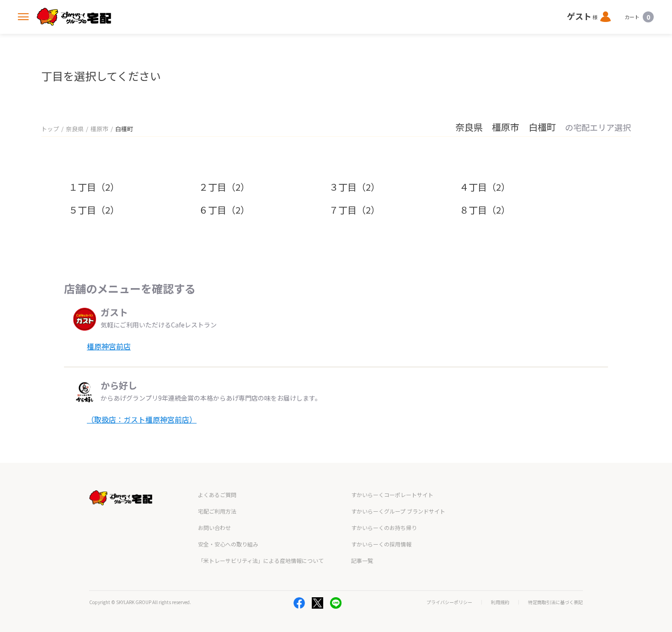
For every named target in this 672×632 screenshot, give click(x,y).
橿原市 (99, 129)
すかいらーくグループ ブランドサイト (398, 511)
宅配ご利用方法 (217, 511)
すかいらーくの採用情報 (381, 544)
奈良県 (75, 129)
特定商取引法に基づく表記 (555, 602)
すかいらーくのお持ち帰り (384, 527)
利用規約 (500, 602)
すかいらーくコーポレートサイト (392, 494)
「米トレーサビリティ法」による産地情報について (261, 560)
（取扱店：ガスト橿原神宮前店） (142, 419)
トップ (50, 129)
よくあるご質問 (217, 494)
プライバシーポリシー (449, 602)
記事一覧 (362, 560)
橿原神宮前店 (109, 346)
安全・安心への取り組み (228, 544)
